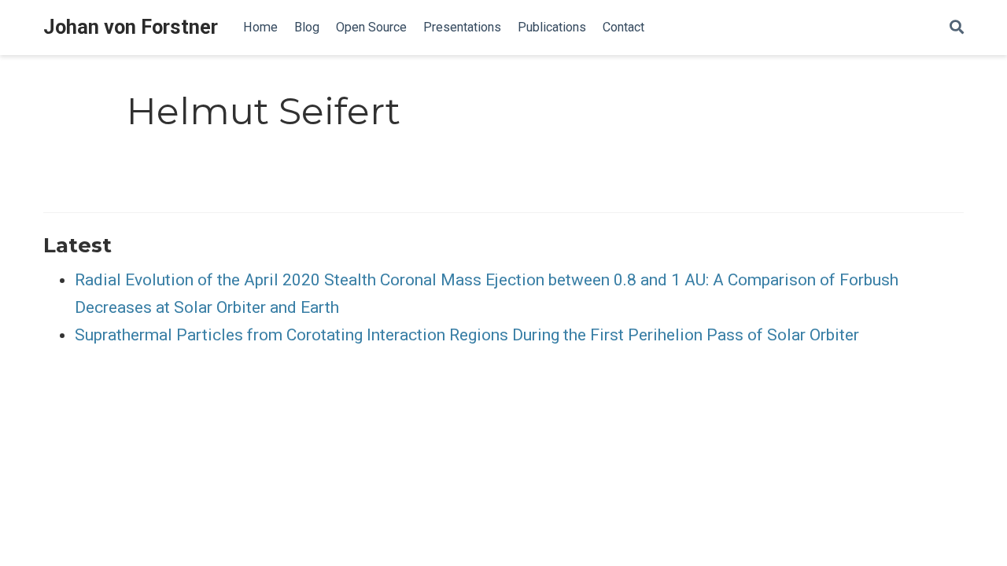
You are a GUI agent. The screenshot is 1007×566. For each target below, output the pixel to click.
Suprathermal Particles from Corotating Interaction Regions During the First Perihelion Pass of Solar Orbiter (467, 334)
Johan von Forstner (130, 27)
